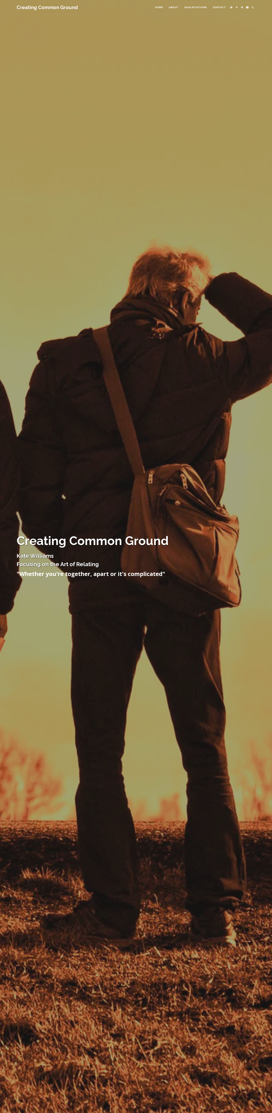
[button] (236, 7)
